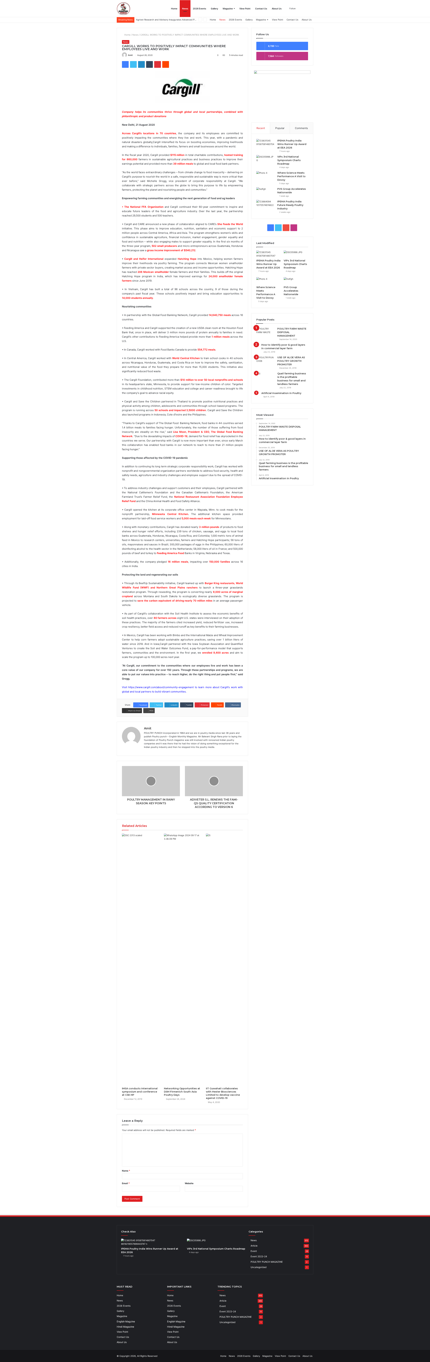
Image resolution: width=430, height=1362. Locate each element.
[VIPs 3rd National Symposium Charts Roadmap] (265, 158)
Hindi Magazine (125, 1326)
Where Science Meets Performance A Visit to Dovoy (291, 176)
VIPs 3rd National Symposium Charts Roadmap (289, 160)
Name (126, 1170)
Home (174, 8)
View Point (244, 8)
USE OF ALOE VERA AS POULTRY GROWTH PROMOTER (291, 361)
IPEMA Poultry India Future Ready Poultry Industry (290, 205)
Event (254, 1251)
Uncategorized (258, 1267)
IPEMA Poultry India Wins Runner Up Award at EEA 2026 (291, 144)
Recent (260, 128)
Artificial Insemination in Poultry (281, 393)
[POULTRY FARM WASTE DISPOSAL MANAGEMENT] (265, 330)
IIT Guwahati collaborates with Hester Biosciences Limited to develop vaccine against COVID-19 (223, 1093)
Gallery (214, 8)
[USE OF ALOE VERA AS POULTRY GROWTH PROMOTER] (265, 359)
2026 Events (199, 8)
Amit (130, 55)
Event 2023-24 (259, 1256)
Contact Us (261, 8)
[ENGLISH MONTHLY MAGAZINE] (123, 8)
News (185, 8)
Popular (280, 128)
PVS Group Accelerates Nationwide (291, 291)
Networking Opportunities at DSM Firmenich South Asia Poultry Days (182, 1091)
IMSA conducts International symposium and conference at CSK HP (140, 1091)
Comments (301, 128)
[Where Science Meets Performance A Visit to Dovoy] (265, 174)
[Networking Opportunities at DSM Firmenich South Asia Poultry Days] (182, 959)
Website (189, 1183)
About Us (277, 8)
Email (126, 1183)
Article (254, 1245)
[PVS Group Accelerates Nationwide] (265, 190)
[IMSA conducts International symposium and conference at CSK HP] (140, 959)
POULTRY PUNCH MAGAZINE (267, 1261)
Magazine (228, 8)
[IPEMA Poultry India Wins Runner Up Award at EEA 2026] (265, 142)
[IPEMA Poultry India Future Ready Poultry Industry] (265, 203)
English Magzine (126, 1321)
